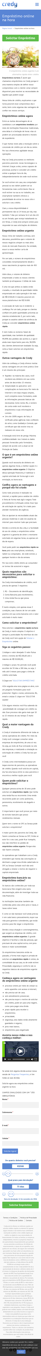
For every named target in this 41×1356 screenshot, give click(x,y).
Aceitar (21, 1352)
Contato (29, 1220)
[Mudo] (32, 1059)
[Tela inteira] (36, 1059)
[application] (20, 1051)
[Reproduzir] (5, 1059)
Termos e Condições (10, 1218)
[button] (20, 1051)
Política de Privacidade (28, 1218)
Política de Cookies (16, 1220)
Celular (5, 1138)
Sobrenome (7, 1112)
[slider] (19, 1059)
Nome (5, 1099)
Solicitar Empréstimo (20, 38)
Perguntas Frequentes (20, 1074)
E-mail (5, 1125)
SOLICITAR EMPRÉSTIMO (23, 680)
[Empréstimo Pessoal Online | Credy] (9, 5)
